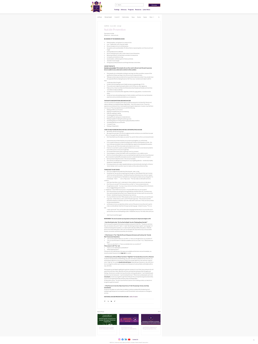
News (133, 17)
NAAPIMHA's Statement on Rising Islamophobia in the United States (150, 328)
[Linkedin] (126, 339)
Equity (145, 17)
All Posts (99, 17)
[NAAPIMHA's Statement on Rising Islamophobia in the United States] (151, 319)
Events (139, 17)
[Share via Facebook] (104, 301)
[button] (159, 17)
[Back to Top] (254, 340)
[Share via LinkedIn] (111, 301)
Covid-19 (117, 17)
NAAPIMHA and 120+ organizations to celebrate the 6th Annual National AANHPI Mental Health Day (128, 328)
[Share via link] (114, 301)
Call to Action (125, 17)
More (151, 17)
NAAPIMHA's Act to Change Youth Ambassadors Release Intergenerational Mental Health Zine (106, 328)
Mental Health (108, 17)
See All (159, 311)
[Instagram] (119, 339)
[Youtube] (129, 339)
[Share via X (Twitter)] (108, 301)
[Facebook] (122, 339)
